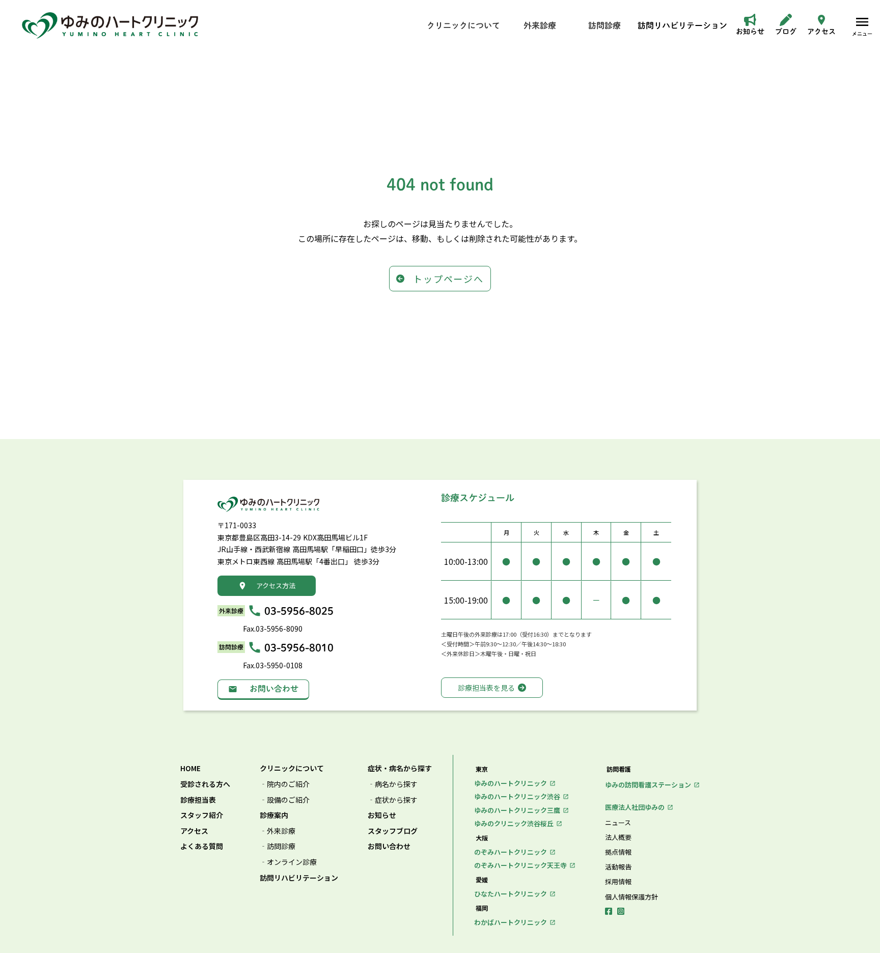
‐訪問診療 (277, 846)
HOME (190, 768)
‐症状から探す (393, 800)
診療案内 (274, 815)
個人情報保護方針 (631, 897)
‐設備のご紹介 (285, 800)
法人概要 (618, 837)
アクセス (194, 831)
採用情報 (618, 881)
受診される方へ (205, 784)
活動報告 (618, 867)
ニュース (618, 822)
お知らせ (382, 815)
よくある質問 (201, 846)
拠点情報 (618, 852)
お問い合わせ (389, 846)
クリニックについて (292, 768)
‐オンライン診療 (288, 862)
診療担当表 (198, 800)
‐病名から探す (393, 784)
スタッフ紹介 (201, 815)
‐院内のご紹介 (285, 784)
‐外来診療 (277, 831)
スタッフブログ (393, 831)
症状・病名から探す (400, 768)
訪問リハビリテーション (299, 878)
